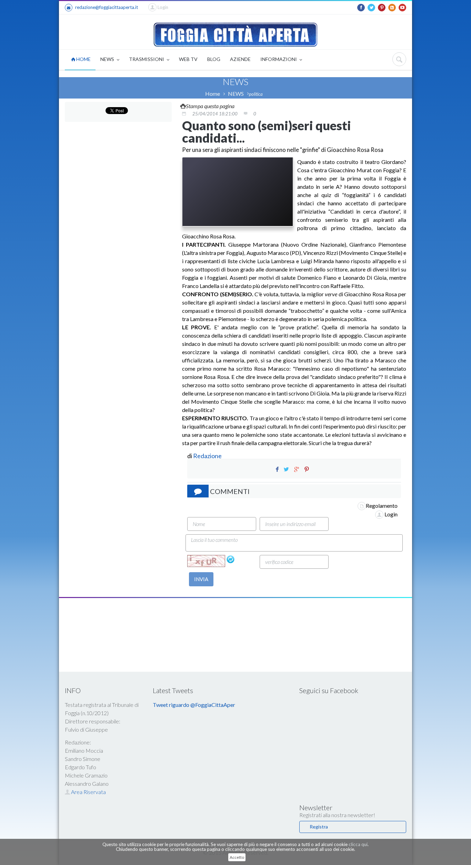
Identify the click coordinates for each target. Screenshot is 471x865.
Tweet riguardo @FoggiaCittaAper (194, 704)
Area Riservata (88, 792)
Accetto (237, 857)
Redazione (208, 456)
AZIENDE (240, 59)
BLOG (213, 59)
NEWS (107, 59)
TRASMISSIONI (147, 59)
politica (256, 94)
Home (212, 93)
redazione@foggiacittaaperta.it (106, 7)
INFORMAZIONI (279, 59)
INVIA (201, 579)
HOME (83, 59)
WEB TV (188, 59)
